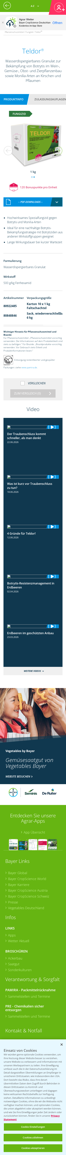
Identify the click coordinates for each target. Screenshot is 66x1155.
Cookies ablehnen (33, 1137)
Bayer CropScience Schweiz (28, 896)
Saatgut (13, 964)
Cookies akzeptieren (33, 1148)
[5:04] (33, 477)
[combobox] (33, 202)
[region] (33, 1097)
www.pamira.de (29, 367)
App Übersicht (34, 832)
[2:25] (33, 626)
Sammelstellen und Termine (29, 996)
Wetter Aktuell (18, 941)
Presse (13, 902)
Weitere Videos (32, 671)
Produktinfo (13, 99)
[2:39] (33, 427)
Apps (12, 935)
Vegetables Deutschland (26, 908)
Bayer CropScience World (27, 879)
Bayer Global (17, 873)
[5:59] (33, 576)
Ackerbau (15, 958)
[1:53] (33, 527)
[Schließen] (3, 22)
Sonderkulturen (20, 970)
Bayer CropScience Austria (28, 890)
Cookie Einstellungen (33, 1126)
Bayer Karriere (18, 884)
